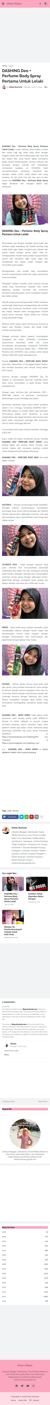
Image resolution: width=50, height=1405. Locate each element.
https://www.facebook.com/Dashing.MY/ (20, 737)
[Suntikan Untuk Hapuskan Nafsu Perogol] (37, 884)
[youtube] (28, 1386)
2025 (25, 1232)
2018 (25, 1264)
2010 (25, 1301)
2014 (25, 1283)
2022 (25, 1246)
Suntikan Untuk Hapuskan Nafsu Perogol (35, 896)
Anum (13, 1043)
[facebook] (16, 1386)
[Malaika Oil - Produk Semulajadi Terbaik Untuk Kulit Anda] (13, 917)
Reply (6, 1055)
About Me (22, 1400)
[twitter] (22, 1386)
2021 (25, 1250)
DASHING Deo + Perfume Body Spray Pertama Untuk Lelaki (11, 898)
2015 (25, 1278)
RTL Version (34, 1400)
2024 (25, 1237)
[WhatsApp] (26, 817)
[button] (3, 4)
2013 (25, 1287)
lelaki (11, 66)
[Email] (36, 817)
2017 (25, 1269)
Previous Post (9, 1101)
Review (16, 811)
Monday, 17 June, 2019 (18, 1046)
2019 (25, 1260)
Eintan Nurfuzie (19, 828)
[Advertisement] (25, 35)
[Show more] (41, 817)
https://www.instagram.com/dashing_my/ (20, 743)
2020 (25, 1255)
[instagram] (33, 1386)
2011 (25, 1296)
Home (4, 66)
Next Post (42, 1101)
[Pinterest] (31, 817)
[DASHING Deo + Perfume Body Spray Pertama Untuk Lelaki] (13, 884)
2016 (25, 1273)
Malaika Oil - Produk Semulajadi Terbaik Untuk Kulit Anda (13, 931)
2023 (25, 1241)
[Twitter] (21, 817)
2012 (25, 1292)
